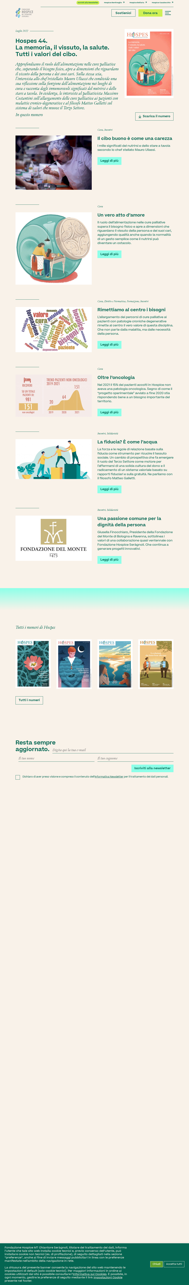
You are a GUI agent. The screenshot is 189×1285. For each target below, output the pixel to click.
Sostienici (123, 13)
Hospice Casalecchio (161, 2)
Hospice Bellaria (137, 2)
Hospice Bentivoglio (113, 2)
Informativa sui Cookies (89, 1274)
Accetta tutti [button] (174, 1264)
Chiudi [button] (156, 1264)
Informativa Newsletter (109, 777)
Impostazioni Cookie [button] (108, 1277)
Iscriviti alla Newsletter (88, 2)
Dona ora (150, 13)
